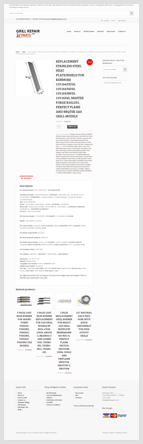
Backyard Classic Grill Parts (78, 134)
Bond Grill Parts (84, 136)
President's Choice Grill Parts (75, 144)
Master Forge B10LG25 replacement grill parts (70, 156)
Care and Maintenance (54, 395)
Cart (76, 395)
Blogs (20, 409)
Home (69, 31)
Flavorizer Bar (76, 148)
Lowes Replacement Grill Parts (79, 140)
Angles (76, 146)
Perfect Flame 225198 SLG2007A (77, 159)
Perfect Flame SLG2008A (83, 165)
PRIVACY (49, 398)
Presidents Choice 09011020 (64, 167)
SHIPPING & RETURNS (54, 400)
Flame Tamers (67, 148)
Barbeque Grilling (23, 402)
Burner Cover (82, 146)
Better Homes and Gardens (70, 136)
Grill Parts (100, 31)
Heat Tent (65, 154)
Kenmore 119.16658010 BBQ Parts (79, 154)
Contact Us (122, 31)
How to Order (22, 398)
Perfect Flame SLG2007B (68, 165)
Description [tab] (27, 178)
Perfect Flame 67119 (74, 163)
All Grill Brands (51, 393)
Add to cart (72, 127)
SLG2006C (81, 169)
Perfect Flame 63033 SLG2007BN (73, 161)
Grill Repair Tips (23, 407)
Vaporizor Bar (77, 173)
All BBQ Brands (89, 31)
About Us (77, 31)
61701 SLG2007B (68, 146)
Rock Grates (73, 169)
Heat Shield (65, 152)
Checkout (123, 21)
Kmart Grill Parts (64, 140)
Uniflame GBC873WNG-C (64, 173)
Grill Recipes (22, 405)
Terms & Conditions (53, 405)
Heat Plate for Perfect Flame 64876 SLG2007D (72, 150)
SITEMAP (49, 402)
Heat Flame (84, 148)
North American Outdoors (78, 142)
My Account (111, 31)
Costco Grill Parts (70, 138)
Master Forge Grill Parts (63, 142)
